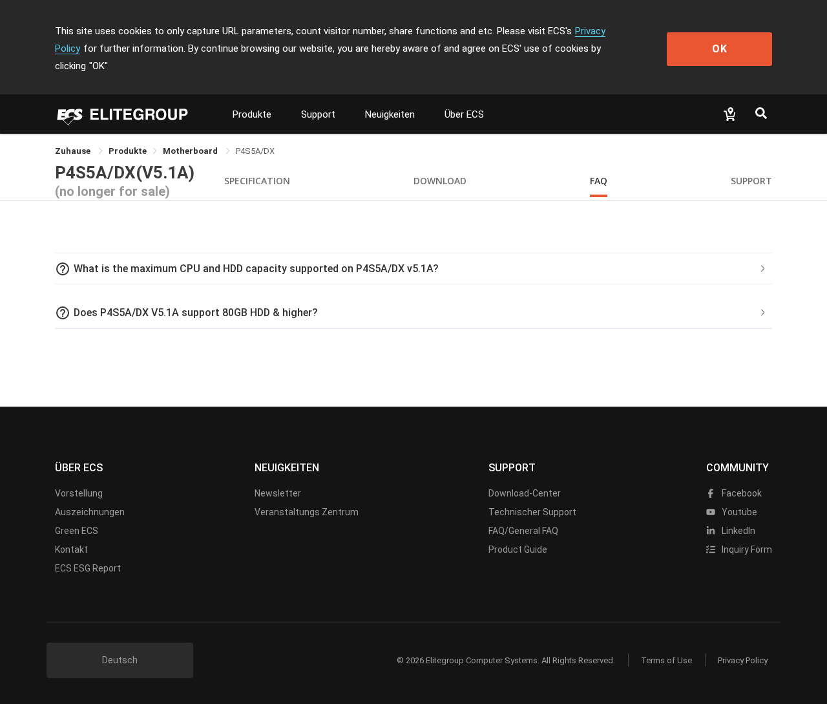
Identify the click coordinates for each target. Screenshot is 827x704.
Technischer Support (532, 512)
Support (318, 114)
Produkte (252, 114)
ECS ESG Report (88, 568)
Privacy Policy (743, 660)
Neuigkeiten (390, 114)
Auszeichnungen (90, 512)
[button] (413, 268)
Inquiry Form (746, 549)
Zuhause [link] (73, 151)
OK (720, 49)
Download (440, 181)
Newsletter (278, 493)
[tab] (413, 268)
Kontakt (71, 549)
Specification (257, 181)
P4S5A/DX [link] (255, 151)
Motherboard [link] (191, 151)
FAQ (598, 181)
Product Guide (517, 549)
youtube (738, 512)
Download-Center (524, 493)
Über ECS (464, 114)
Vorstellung (79, 493)
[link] (128, 151)
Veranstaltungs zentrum (307, 512)
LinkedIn (737, 531)
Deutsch (120, 660)
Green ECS (76, 531)
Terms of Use (666, 660)
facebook (741, 493)
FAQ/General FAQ (523, 531)
